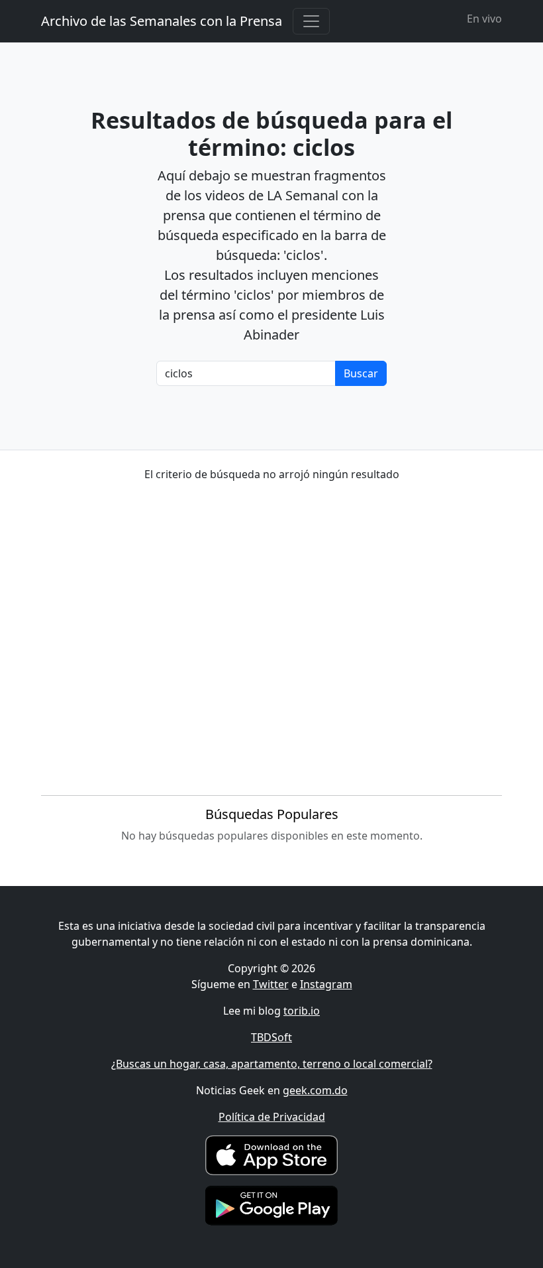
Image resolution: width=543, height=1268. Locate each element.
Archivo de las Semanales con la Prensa (161, 21)
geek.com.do (315, 1090)
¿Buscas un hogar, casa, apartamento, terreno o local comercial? (271, 1063)
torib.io (301, 1010)
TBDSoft (271, 1037)
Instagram (326, 984)
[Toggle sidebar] (311, 21)
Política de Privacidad (272, 1117)
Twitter (271, 984)
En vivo (484, 18)
